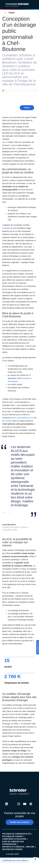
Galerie (27, 108)
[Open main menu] (35, 4)
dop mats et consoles (13, 847)
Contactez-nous (38, 647)
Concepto (6, 228)
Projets (12, 13)
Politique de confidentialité (16, 834)
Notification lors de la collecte (15, 860)
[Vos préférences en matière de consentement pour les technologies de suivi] (35, 859)
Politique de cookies (12, 836)
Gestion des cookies (12, 849)
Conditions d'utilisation (14, 839)
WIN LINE (30, 847)
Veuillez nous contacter (19, 822)
